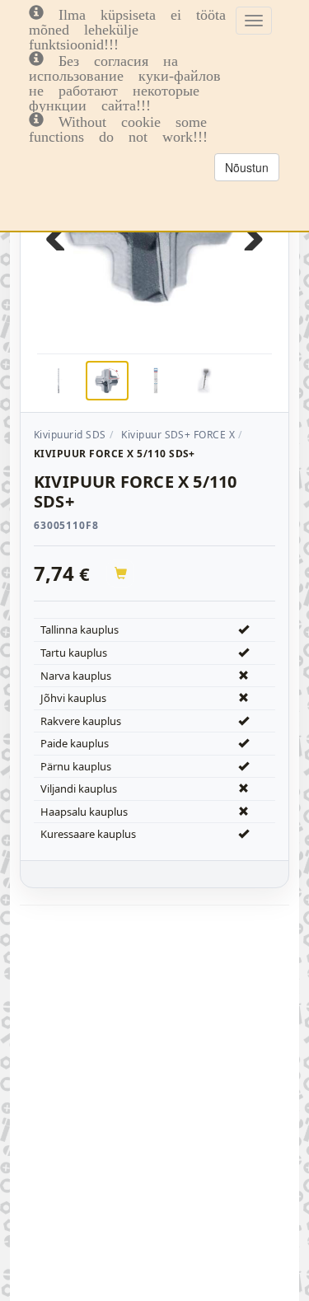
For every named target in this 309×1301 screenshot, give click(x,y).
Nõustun (247, 167)
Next (247, 234)
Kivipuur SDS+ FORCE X (178, 435)
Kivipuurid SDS (70, 435)
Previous (61, 234)
